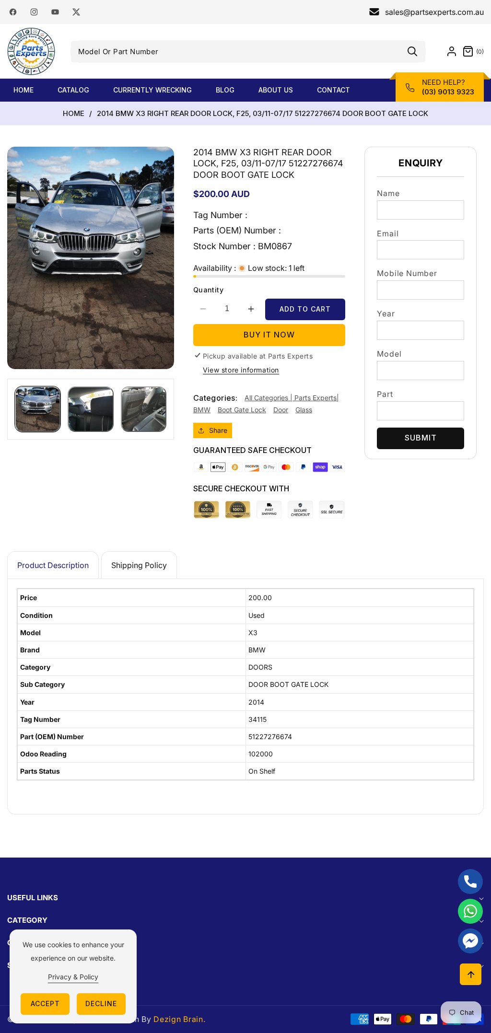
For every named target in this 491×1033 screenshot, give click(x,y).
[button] (470, 51)
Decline (101, 1003)
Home (73, 113)
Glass (303, 410)
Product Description (53, 565)
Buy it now (269, 334)
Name (388, 193)
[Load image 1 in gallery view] (37, 409)
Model (389, 354)
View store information (241, 370)
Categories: (215, 398)
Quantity (208, 290)
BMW (201, 410)
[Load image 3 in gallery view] (143, 409)
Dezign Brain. (179, 1019)
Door (280, 410)
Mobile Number (407, 273)
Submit (421, 437)
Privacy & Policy (73, 977)
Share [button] (218, 430)
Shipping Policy (139, 565)
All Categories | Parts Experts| (292, 398)
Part (385, 394)
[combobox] (248, 51)
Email (387, 233)
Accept (45, 1003)
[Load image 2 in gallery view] (90, 409)
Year (386, 313)
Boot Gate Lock (242, 410)
